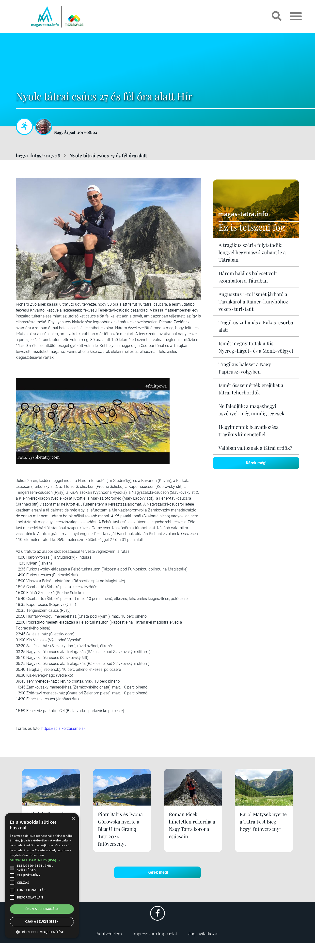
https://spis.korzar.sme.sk (63, 728)
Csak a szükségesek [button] (41, 921)
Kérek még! (256, 463)
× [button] (73, 818)
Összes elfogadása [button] (42, 909)
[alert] (42, 875)
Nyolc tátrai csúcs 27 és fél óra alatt (108, 155)
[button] (42, 931)
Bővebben (37, 855)
